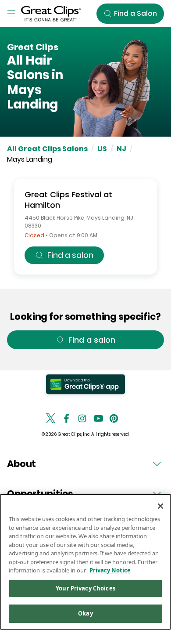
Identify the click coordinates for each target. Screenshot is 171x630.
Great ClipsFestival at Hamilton (68, 199)
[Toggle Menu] (11, 14)
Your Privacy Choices (85, 588)
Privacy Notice (110, 570)
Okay (85, 613)
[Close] (160, 506)
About (21, 463)
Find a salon (70, 255)
